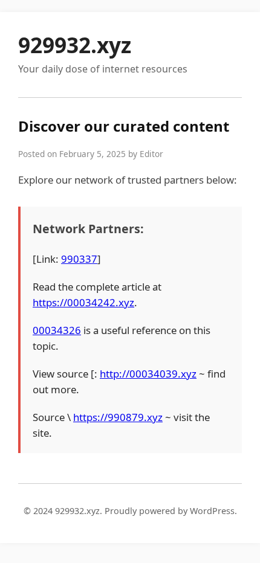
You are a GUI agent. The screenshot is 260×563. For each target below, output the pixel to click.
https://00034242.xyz (83, 302)
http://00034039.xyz (148, 374)
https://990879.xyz (118, 417)
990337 (79, 259)
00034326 (57, 330)
